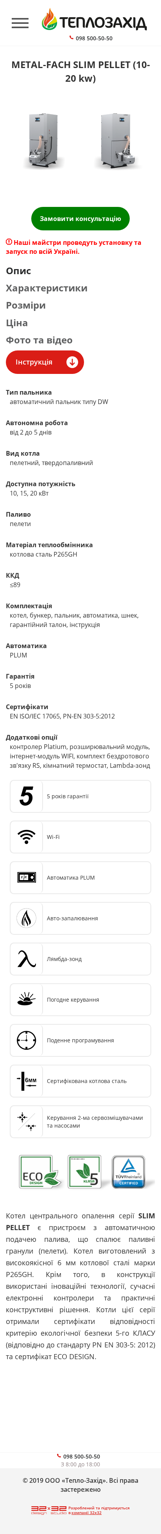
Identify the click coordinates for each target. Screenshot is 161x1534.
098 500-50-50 (94, 38)
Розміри (26, 304)
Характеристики (47, 287)
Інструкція (34, 361)
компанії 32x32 (87, 1512)
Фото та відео (39, 339)
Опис (18, 270)
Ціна (17, 322)
